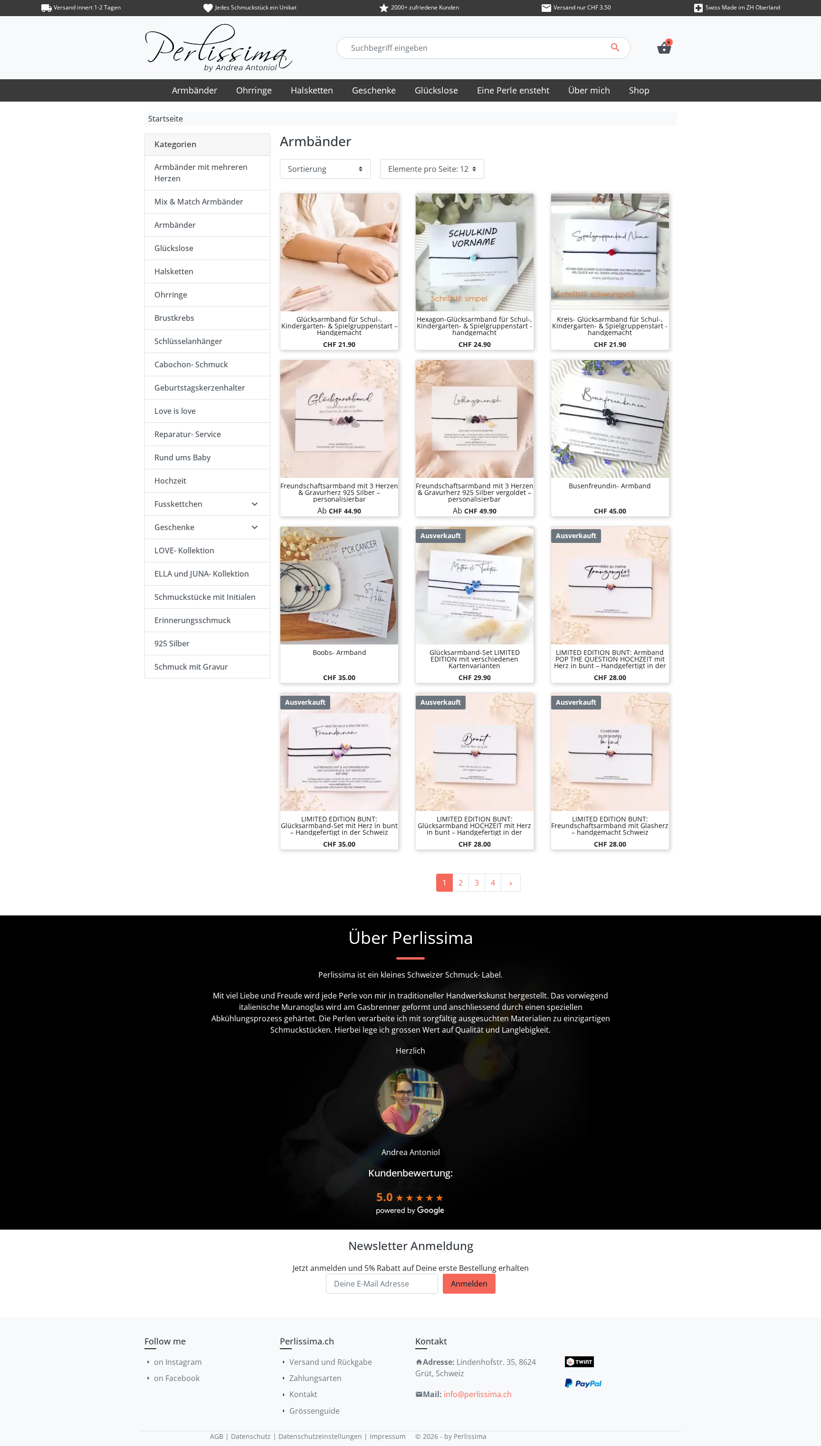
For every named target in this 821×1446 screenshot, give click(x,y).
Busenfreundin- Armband (610, 485)
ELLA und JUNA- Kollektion (201, 574)
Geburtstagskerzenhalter (199, 387)
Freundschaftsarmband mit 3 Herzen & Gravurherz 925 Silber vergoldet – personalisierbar (475, 492)
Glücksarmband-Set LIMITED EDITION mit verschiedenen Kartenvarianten (475, 659)
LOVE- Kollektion (184, 550)
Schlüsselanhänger (188, 341)
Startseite (165, 118)
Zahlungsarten (315, 1378)
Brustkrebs (174, 318)
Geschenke (174, 527)
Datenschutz (251, 1436)
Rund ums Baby (182, 457)
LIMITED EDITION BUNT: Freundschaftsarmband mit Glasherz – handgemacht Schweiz (609, 825)
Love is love (175, 411)
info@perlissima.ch (478, 1394)
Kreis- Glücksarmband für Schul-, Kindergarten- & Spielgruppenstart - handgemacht (610, 326)
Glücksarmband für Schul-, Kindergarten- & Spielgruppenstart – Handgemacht (339, 326)
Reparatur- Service (187, 434)
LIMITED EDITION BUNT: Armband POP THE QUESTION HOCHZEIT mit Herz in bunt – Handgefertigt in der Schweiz (610, 662)
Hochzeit (170, 481)
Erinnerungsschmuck (192, 620)
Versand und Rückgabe (330, 1362)
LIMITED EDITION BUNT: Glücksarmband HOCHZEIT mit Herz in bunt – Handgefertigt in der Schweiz (474, 828)
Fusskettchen (178, 504)
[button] (664, 48)
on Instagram (178, 1362)
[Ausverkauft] (475, 584)
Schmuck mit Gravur (191, 667)
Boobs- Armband (339, 652)
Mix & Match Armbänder (198, 201)
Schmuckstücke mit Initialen (205, 597)
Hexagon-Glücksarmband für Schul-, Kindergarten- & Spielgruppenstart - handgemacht (474, 326)
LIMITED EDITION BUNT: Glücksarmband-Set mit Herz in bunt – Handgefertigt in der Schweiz (339, 825)
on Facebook (177, 1378)
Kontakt (303, 1394)
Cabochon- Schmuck (191, 364)
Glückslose (173, 248)
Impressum (388, 1436)
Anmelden (469, 1283)
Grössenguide (314, 1411)
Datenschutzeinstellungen (320, 1436)
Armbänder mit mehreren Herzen (201, 173)
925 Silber (172, 643)
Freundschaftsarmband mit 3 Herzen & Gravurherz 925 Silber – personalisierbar (339, 492)
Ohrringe (170, 294)
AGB (216, 1436)
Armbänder (175, 225)
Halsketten (173, 271)
